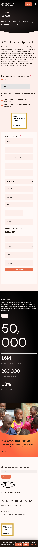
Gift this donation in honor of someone (16, 100)
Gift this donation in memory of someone (17, 105)
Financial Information (14, 516)
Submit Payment (19, 269)
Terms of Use (13, 518)
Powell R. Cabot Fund (19, 514)
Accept (19, 544)
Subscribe (6, 477)
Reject (26, 544)
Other (6, 79)
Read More (33, 544)
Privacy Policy (5, 518)
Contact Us (4, 516)
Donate (5, 316)
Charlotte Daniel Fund (7, 514)
